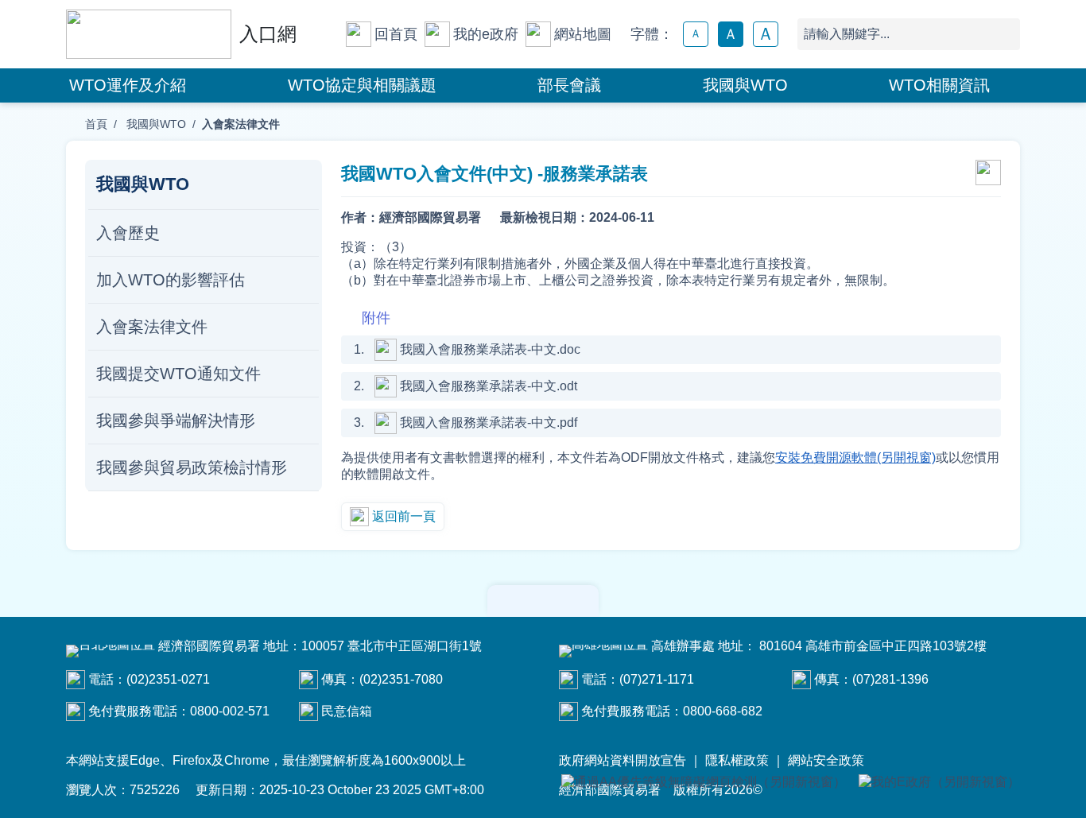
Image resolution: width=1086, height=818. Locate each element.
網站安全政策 (826, 760)
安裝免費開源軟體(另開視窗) (855, 457)
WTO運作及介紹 (127, 85)
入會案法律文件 (152, 326)
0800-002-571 (230, 711)
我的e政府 (485, 34)
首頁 (96, 124)
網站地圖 (582, 34)
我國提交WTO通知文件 (178, 373)
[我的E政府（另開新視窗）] (939, 782)
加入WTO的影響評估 (170, 280)
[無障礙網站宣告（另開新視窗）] (703, 782)
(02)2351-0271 (168, 679)
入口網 (268, 34)
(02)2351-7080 (401, 679)
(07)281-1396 (890, 679)
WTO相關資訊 (939, 85)
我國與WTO (745, 85)
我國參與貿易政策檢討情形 (191, 467)
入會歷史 (128, 233)
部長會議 (569, 85)
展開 (543, 601)
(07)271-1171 (656, 679)
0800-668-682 (722, 711)
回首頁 (395, 34)
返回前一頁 (404, 516)
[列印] (988, 174)
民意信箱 (346, 711)
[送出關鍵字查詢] (1004, 34)
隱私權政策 (737, 760)
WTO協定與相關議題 (362, 85)
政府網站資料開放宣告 (622, 760)
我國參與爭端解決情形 (175, 420)
